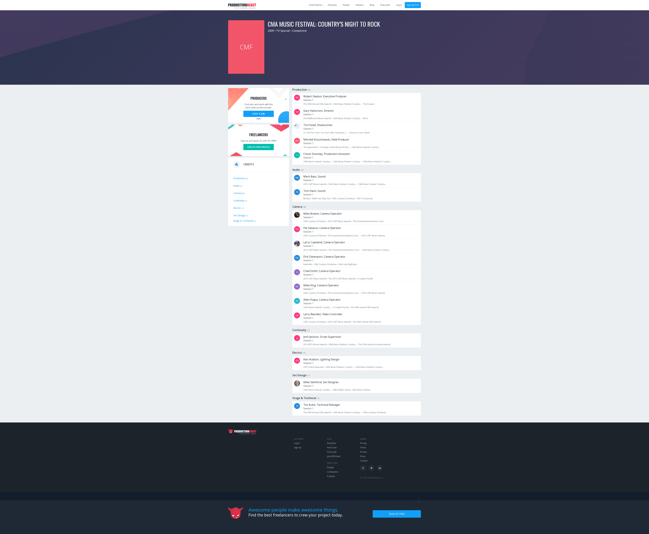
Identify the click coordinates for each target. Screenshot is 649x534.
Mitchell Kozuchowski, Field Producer (326, 139)
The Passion (369, 104)
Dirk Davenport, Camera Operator (324, 256)
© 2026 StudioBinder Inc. (372, 477)
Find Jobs (332, 5)
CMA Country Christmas (343, 198)
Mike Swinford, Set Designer (321, 382)
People (346, 5)
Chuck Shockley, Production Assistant (326, 154)
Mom (365, 118)
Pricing (363, 443)
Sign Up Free (413, 5)
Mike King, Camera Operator (321, 285)
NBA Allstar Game (342, 389)
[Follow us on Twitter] (371, 468)
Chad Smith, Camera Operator (322, 271)
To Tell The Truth (311, 132)
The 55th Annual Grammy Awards (374, 344)
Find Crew (331, 447)
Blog (372, 5)
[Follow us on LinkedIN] (380, 468)
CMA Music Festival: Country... (347, 104)
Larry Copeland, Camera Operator (324, 242)
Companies (332, 471)
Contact (363, 460)
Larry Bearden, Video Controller (322, 314)
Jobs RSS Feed (333, 456)
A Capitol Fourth (365, 278)
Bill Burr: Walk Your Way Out (316, 198)
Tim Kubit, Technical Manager (321, 405)
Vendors (360, 5)
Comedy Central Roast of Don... (335, 147)
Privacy (363, 451)
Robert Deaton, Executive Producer (325, 96)
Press (362, 456)
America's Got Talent (360, 132)
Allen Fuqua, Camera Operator (322, 300)
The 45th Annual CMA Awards (365, 307)
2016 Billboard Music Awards (317, 118)
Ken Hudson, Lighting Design (321, 359)
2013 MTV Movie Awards (315, 344)
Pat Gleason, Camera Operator (322, 228)
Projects (331, 476)
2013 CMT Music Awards (315, 184)
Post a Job (385, 5)
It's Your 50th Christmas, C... (334, 132)
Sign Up (297, 447)
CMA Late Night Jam (347, 264)
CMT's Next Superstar (313, 367)
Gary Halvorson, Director (318, 111)
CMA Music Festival (361, 389)
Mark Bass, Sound (314, 176)
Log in (399, 5)
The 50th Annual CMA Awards (317, 104)
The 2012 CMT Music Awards (342, 278)
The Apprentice (310, 147)
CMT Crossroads (365, 198)
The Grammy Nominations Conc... (369, 221)
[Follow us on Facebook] (363, 468)
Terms (363, 447)
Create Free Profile (258, 146)
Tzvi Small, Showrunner (318, 125)
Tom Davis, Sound (314, 191)
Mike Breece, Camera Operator (322, 213)
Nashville (307, 264)
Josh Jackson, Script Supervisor (322, 337)
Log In (297, 443)
